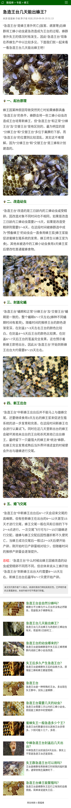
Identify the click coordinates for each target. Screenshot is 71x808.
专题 (18, 2)
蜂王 (26, 2)
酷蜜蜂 (10, 2)
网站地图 (31, 803)
